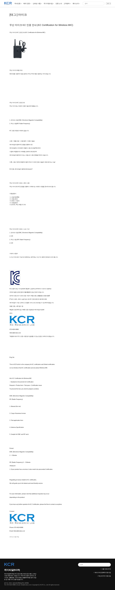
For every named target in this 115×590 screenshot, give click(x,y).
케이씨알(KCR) (12, 570)
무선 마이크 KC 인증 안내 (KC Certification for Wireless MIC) (41, 25)
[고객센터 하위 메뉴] (70, 3)
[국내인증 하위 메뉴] (21, 3)
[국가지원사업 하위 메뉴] (53, 3)
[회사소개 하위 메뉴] (79, 3)
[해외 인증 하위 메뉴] (30, 3)
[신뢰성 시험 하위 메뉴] (41, 3)
